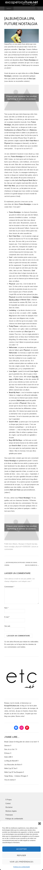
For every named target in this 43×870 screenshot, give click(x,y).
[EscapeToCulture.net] (21, 3)
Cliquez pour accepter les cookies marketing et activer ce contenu (21, 97)
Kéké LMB (7, 757)
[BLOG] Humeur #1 (32, 565)
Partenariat (9, 815)
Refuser (21, 855)
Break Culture (8, 742)
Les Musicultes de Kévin (12, 764)
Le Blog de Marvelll (10, 761)
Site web (7, 626)
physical (18, 546)
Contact (8, 803)
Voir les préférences (21, 862)
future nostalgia (9, 546)
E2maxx (7, 753)
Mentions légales (11, 811)
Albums (15, 544)
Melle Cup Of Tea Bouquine (13, 772)
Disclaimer (9, 807)
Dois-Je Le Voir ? (10, 749)
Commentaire (9, 587)
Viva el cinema (9, 780)
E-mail (7, 617)
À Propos (9, 799)
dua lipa (34, 544)
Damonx (7, 745)
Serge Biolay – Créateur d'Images (15, 776)
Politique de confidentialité (21, 867)
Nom (6, 608)
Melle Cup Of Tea (10, 768)
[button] (39, 823)
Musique (21, 544)
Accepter (21, 849)
